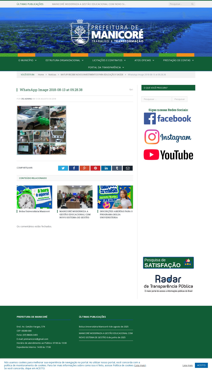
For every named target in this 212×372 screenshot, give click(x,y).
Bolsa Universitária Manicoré (34, 211)
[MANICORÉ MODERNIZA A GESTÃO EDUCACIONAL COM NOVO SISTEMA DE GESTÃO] (75, 197)
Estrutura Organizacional (63, 60)
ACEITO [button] (201, 365)
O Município (25, 60)
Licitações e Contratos (107, 60)
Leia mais (140, 365)
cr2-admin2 (26, 98)
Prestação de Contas (176, 60)
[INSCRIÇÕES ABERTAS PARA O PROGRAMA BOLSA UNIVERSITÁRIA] (115, 197)
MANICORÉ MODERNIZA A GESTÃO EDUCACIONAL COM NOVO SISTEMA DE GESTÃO (90, 4)
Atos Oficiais (143, 60)
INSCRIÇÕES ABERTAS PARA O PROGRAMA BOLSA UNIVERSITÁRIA (116, 214)
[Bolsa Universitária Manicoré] (34, 197)
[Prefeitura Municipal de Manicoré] (106, 31)
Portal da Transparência (104, 67)
